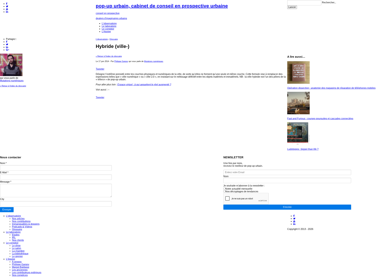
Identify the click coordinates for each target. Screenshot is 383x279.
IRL (14, 237)
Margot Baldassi (20, 267)
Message (5, 181)
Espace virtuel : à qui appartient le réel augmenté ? (144, 84)
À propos (17, 261)
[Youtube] (7, 9)
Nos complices (20, 275)
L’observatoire (109, 23)
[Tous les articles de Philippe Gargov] (11, 75)
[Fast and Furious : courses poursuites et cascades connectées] (298, 113)
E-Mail (4, 172)
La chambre (18, 251)
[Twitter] (7, 6)
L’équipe (106, 31)
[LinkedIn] (7, 11)
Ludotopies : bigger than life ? (303, 149)
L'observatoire (102, 39)
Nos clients (18, 240)
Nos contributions (21, 221)
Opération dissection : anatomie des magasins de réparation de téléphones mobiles (331, 88)
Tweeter (100, 69)
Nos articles (18, 218)
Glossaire (114, 39)
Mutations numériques (11, 80)
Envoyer (6, 209)
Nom (3, 163)
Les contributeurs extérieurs (26, 272)
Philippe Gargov (121, 61)
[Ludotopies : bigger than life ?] (298, 144)
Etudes (15, 234)
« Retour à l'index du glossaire (13, 86)
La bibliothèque (20, 253)
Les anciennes (20, 270)
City (2, 199)
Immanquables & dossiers (25, 224)
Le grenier (17, 256)
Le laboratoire (109, 26)
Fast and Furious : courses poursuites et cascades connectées (320, 118)
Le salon (16, 248)
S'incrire (287, 207)
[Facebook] (6, 3)
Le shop (16, 245)
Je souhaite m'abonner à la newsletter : (244, 185)
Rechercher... (329, 2)
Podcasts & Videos (22, 226)
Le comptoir (108, 29)
